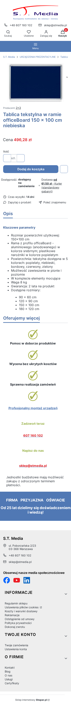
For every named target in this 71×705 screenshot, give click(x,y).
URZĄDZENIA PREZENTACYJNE (38, 56)
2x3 (18, 107)
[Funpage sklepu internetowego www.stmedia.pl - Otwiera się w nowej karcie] (6, 580)
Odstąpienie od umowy (20, 619)
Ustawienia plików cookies (22, 607)
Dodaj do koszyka (30, 169)
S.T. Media (9, 56)
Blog (7, 671)
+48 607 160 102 (21, 25)
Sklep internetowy (31, 699)
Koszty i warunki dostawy (21, 611)
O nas (8, 675)
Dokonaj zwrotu (15, 626)
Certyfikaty (12, 683)
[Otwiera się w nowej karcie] (16, 580)
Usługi (9, 679)
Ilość (6, 151)
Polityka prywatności (18, 623)
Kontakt (10, 667)
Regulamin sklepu (16, 603)
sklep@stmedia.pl (55, 25)
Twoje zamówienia (16, 645)
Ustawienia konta (16, 649)
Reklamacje (12, 615)
